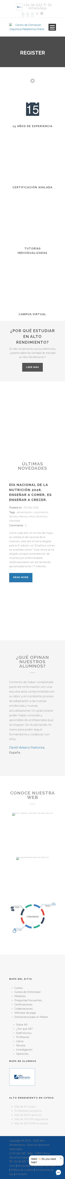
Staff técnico (24, 1033)
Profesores (22, 1037)
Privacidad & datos (29, 1165)
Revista (20, 1045)
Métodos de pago (25, 1012)
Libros (19, 1041)
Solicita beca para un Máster (31, 1017)
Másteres (20, 996)
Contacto (21, 1174)
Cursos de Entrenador (27, 992)
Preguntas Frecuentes (28, 1000)
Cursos (18, 988)
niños (32, 516)
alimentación (24, 512)
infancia (22, 516)
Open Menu (52, 27)
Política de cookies (22, 1169)
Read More (20, 577)
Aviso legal (48, 1165)
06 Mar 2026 (31, 507)
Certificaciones (23, 1004)
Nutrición (41, 516)
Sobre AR (22, 1024)
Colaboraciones (23, 1008)
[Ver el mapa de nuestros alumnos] (22, 1076)
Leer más (32, 367)
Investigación (24, 1049)
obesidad (14, 520)
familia (13, 516)
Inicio (12, 1165)
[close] (60, 1158)
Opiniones (22, 1053)
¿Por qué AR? (24, 1028)
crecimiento (40, 512)
